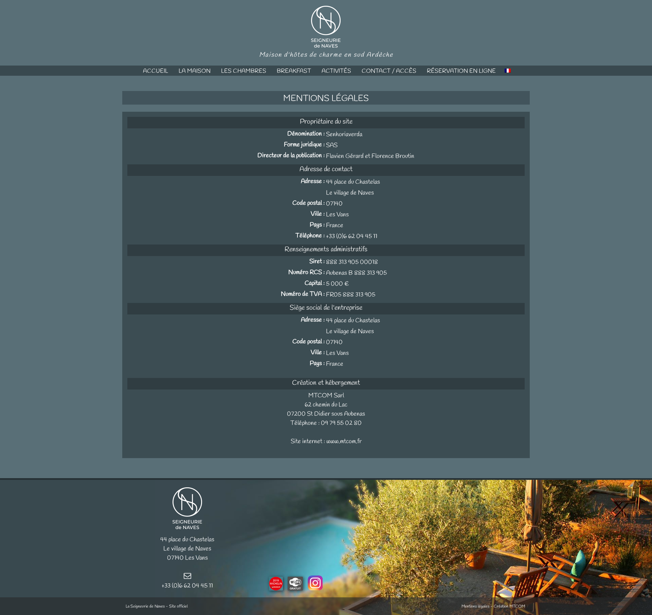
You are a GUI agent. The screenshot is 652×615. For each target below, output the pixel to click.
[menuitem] (155, 71)
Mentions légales (475, 606)
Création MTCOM (509, 606)
